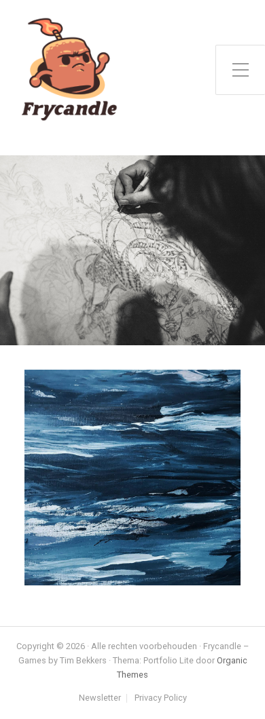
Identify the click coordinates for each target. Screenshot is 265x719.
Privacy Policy (161, 698)
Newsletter (100, 698)
